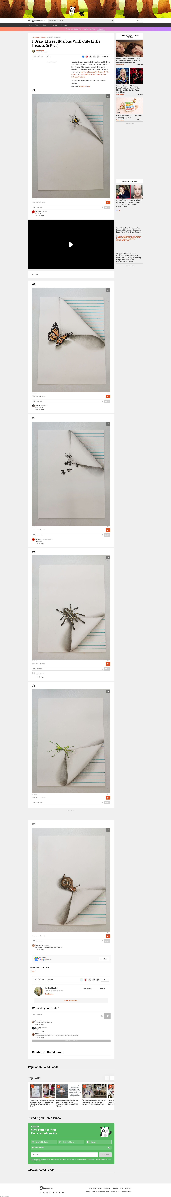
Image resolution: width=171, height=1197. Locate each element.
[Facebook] (40, 1192)
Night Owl (38, 211)
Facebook (82, 86)
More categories (38, 1147)
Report (108, 199)
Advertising (107, 1188)
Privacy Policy (115, 1191)
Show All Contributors (71, 1000)
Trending (37, 25)
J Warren (38, 1027)
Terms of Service (126, 1191)
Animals (35, 37)
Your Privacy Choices (95, 1188)
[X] (50, 1192)
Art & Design (42, 37)
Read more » (49, 994)
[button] (107, 1078)
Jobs (121, 1188)
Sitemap (88, 1191)
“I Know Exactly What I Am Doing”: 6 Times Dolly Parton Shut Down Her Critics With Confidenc (128, 89)
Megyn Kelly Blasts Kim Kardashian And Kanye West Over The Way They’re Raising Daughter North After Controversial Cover (128, 258)
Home (30, 25)
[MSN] (59, 1192)
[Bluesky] (53, 1192)
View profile (87, 989)
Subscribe (105, 1155)
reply (42, 215)
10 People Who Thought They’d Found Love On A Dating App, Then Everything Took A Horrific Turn (129, 203)
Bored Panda (46, 1188)
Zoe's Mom (38, 1021)
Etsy (88, 86)
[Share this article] (108, 96)
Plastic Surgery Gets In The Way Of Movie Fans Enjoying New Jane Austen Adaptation (129, 60)
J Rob (37, 673)
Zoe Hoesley (39, 945)
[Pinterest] (47, 1192)
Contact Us (128, 1188)
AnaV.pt (37, 405)
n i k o (37, 1033)
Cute (33, 971)
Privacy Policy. (39, 1160)
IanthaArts (34, 199)
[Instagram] (43, 1192)
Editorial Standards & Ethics (100, 1191)
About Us (115, 1188)
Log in (139, 20)
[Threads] (56, 1192)
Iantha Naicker (40, 50)
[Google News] (63, 1192)
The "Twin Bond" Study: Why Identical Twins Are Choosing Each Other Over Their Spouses (128, 230)
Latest (45, 25)
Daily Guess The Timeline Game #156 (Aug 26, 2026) (129, 117)
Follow (102, 989)
